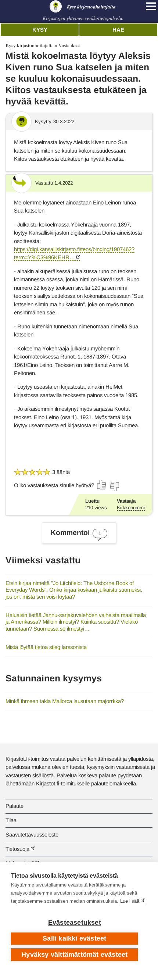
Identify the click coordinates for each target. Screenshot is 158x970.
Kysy (39, 29)
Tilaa (11, 820)
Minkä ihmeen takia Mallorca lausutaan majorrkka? (65, 701)
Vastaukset (69, 45)
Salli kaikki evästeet (74, 938)
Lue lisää (129, 901)
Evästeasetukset (74, 922)
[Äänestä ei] (114, 486)
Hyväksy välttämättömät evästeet (74, 954)
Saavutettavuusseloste (32, 834)
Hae (118, 29)
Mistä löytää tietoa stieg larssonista (46, 647)
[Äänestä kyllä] (102, 484)
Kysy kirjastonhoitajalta (30, 45)
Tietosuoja (17, 849)
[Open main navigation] (151, 6)
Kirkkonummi (131, 507)
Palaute (15, 806)
